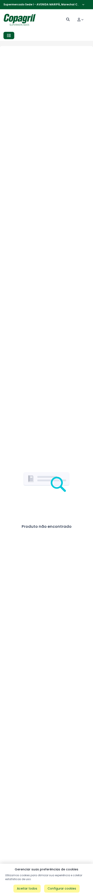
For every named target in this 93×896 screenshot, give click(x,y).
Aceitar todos (27, 888)
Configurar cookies (62, 888)
